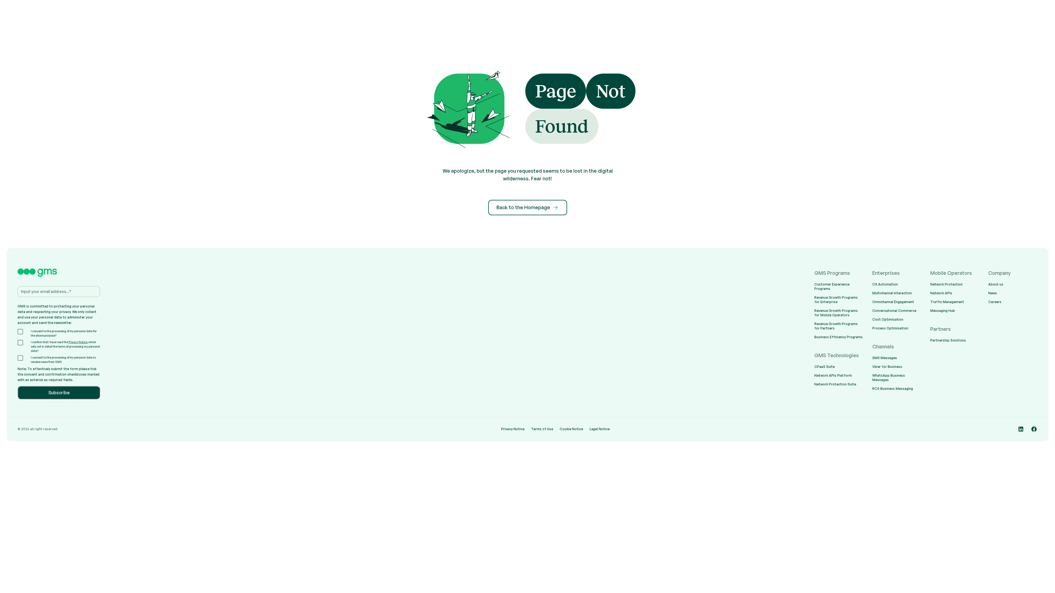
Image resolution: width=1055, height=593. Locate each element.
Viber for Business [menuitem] (887, 367)
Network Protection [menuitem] (946, 284)
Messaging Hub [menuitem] (942, 311)
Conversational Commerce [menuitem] (894, 311)
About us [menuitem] (995, 284)
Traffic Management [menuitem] (947, 302)
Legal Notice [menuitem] (600, 429)
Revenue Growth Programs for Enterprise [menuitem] (836, 299)
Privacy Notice (78, 342)
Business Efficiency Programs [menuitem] (838, 337)
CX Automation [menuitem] (885, 284)
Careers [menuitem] (994, 302)
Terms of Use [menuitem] (542, 429)
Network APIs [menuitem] (941, 293)
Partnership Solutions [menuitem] (948, 340)
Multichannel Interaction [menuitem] (892, 293)
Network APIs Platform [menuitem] (833, 375)
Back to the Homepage (523, 207)
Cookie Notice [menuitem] (571, 429)
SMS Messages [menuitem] (884, 358)
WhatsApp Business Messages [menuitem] (888, 377)
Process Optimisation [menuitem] (890, 328)
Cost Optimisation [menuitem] (887, 319)
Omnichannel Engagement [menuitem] (893, 302)
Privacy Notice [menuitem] (512, 429)
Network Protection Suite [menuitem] (835, 384)
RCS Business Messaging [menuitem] (892, 389)
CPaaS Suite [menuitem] (824, 367)
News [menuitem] (992, 293)
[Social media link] (1021, 429)
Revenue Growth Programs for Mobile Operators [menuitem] (836, 313)
